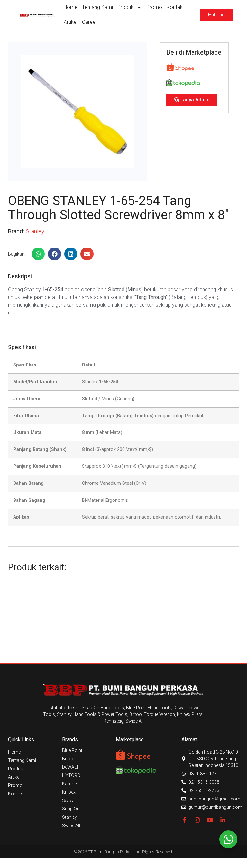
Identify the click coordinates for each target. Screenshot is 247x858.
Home (71, 7)
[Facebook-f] (184, 820)
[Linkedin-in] (223, 820)
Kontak (175, 7)
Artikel (71, 22)
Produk (125, 7)
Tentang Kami (97, 7)
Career (89, 22)
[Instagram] (197, 820)
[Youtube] (210, 820)
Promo (154, 7)
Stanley (35, 231)
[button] (38, 254)
